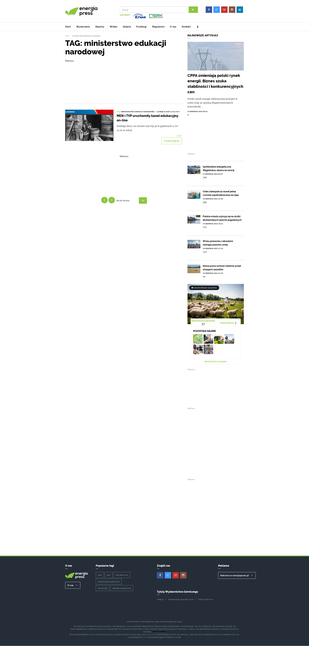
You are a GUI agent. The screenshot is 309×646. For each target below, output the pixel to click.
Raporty (99, 26)
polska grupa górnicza (109, 581)
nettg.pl (160, 599)
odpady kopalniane (121, 588)
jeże (100, 574)
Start (68, 26)
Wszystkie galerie (216, 361)
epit (109, 574)
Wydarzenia (83, 26)
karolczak (102, 588)
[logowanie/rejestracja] (196, 26)
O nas (173, 26)
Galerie (127, 26)
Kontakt (186, 26)
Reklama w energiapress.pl (234, 575)
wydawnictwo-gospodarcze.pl (180, 599)
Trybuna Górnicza (205, 599)
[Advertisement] (124, 79)
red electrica (122, 574)
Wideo (113, 26)
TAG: (119, 112)
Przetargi (141, 26)
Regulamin (158, 26)
